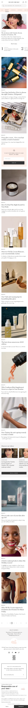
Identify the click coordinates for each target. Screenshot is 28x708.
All (2, 10)
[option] (9, 458)
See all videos (14, 473)
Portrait (20, 10)
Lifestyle (13, 10)
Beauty (7, 10)
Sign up (14, 162)
